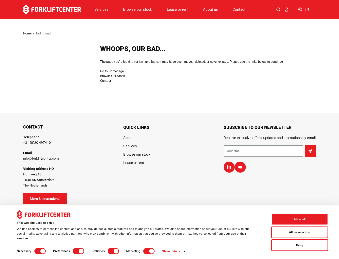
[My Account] (287, 9)
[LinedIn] (229, 167)
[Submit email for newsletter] (310, 151)
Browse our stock (137, 9)
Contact (239, 9)
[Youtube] (240, 167)
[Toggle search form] (278, 9)
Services (101, 9)
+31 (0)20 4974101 (38, 143)
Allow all (300, 219)
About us (210, 9)
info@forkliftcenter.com (41, 158)
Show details (171, 251)
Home (27, 33)
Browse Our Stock (112, 76)
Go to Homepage (112, 71)
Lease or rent (177, 9)
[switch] (78, 251)
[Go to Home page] (52, 9)
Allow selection (299, 232)
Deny (299, 245)
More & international (45, 199)
